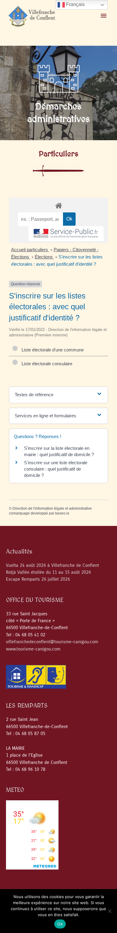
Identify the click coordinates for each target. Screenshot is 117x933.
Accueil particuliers (30, 249)
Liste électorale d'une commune (51, 349)
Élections (44, 256)
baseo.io (62, 513)
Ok (60, 924)
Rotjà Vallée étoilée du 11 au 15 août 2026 (48, 572)
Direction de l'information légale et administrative (52, 508)
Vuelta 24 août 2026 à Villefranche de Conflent (52, 565)
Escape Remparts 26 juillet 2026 (38, 579)
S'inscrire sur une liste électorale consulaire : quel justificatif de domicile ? (55, 469)
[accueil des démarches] (59, 205)
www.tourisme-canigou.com (33, 649)
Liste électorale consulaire (45, 363)
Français (75, 4)
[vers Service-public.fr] (66, 233)
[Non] (109, 911)
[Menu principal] (103, 16)
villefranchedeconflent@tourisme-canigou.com (52, 641)
